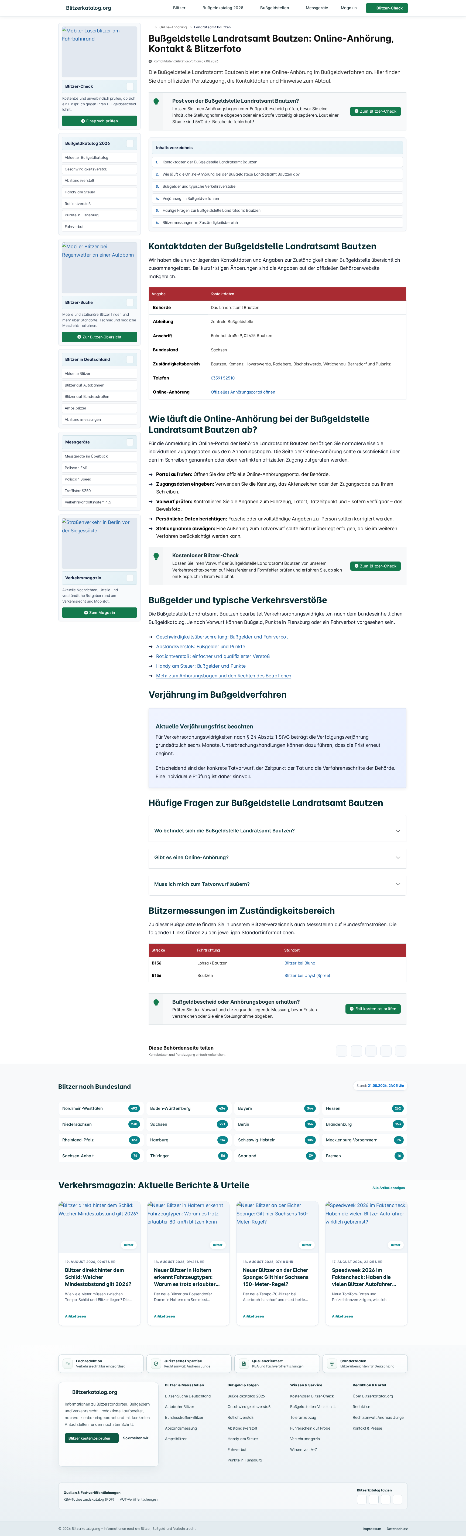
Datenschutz (397, 1529)
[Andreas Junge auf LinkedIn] (374, 1499)
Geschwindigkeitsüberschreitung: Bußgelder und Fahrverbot (222, 637)
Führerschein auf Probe (310, 1428)
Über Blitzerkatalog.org (373, 1396)
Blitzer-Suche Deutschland (188, 1396)
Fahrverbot (237, 1449)
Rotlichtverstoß (240, 1417)
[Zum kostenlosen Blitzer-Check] (99, 51)
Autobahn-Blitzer (179, 1406)
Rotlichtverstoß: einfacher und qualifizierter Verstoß (213, 656)
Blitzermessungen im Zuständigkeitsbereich (200, 222)
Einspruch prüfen (102, 121)
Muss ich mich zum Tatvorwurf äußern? (202, 884)
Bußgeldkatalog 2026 (246, 1396)
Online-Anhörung (173, 27)
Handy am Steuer (243, 1439)
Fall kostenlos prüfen (375, 1008)
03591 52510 (223, 378)
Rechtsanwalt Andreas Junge (378, 1417)
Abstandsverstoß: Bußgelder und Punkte (200, 646)
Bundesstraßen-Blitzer (184, 1417)
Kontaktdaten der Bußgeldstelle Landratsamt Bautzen (210, 162)
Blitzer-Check (389, 8)
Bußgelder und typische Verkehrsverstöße (199, 186)
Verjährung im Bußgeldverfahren (191, 198)
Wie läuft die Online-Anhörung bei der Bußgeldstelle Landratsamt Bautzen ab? (231, 174)
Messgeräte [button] (317, 7)
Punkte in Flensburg (245, 1460)
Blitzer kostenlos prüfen (89, 1438)
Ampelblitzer (176, 1439)
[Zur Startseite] (150, 27)
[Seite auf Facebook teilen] (356, 1051)
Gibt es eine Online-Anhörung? (191, 857)
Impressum (372, 1529)
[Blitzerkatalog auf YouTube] (385, 1499)
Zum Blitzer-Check (378, 111)
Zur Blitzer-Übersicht (102, 337)
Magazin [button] (349, 7)
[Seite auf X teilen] (371, 1051)
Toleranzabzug (303, 1417)
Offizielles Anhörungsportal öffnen (243, 392)
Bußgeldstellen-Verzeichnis (313, 1406)
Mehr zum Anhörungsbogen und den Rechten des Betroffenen (223, 675)
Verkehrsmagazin (305, 1439)
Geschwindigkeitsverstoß (249, 1406)
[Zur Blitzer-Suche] (99, 267)
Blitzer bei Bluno (300, 963)
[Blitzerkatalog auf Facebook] (362, 1499)
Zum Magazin (102, 612)
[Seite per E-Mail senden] (386, 1051)
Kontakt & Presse (367, 1428)
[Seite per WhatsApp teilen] (341, 1051)
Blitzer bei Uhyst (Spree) (307, 975)
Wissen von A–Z (303, 1449)
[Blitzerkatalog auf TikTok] (397, 1499)
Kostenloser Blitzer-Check (312, 1396)
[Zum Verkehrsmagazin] (99, 543)
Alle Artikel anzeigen (389, 1188)
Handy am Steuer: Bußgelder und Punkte (201, 666)
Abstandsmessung (181, 1428)
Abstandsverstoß (242, 1428)
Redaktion (361, 1406)
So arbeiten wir (135, 1438)
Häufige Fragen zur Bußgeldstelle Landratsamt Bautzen (212, 210)
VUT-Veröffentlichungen (138, 1499)
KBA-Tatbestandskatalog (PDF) (89, 1499)
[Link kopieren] (400, 1051)
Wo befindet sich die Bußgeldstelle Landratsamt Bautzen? (224, 830)
